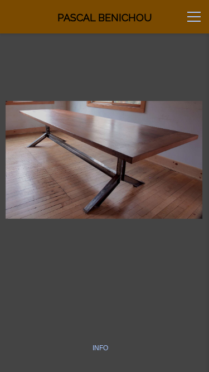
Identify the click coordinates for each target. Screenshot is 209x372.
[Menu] (194, 17)
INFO (100, 348)
